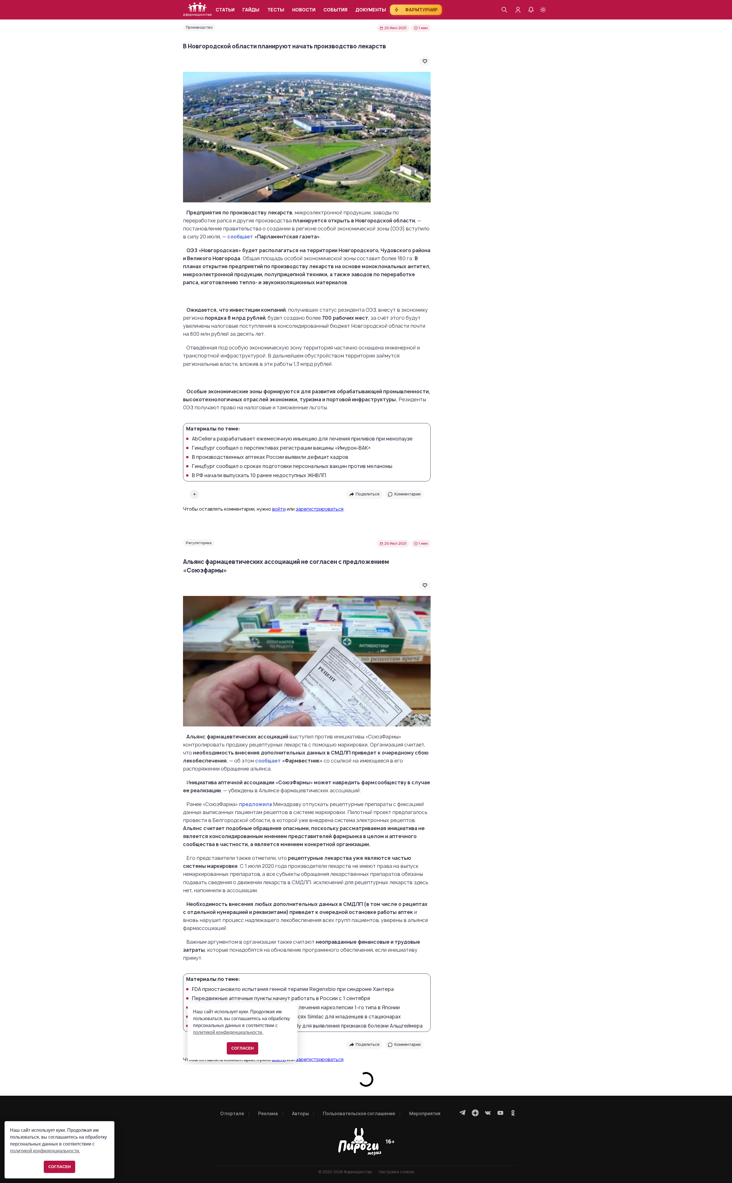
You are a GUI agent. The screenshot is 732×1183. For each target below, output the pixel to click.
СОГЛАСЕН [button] (59, 1166)
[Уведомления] (531, 10)
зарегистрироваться (319, 509)
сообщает (240, 236)
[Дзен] (475, 1112)
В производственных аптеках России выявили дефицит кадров (270, 457)
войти (279, 509)
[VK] (487, 1112)
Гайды (250, 10)
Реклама (268, 1114)
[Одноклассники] (513, 1112)
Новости (303, 10)
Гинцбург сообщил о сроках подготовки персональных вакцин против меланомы (292, 466)
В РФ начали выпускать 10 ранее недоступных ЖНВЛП (259, 475)
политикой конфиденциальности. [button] (45, 1150)
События (335, 10)
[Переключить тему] (543, 9)
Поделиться (367, 494)
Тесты (275, 10)
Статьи (225, 10)
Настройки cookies (396, 1172)
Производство (199, 27)
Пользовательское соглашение (359, 1114)
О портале (232, 1114)
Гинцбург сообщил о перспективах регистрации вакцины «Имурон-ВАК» (281, 448)
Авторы (300, 1114)
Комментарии (407, 494)
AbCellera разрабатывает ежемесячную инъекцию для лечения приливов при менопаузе (302, 439)
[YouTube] (500, 1112)
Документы (370, 10)
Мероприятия (424, 1114)
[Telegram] (462, 1112)
